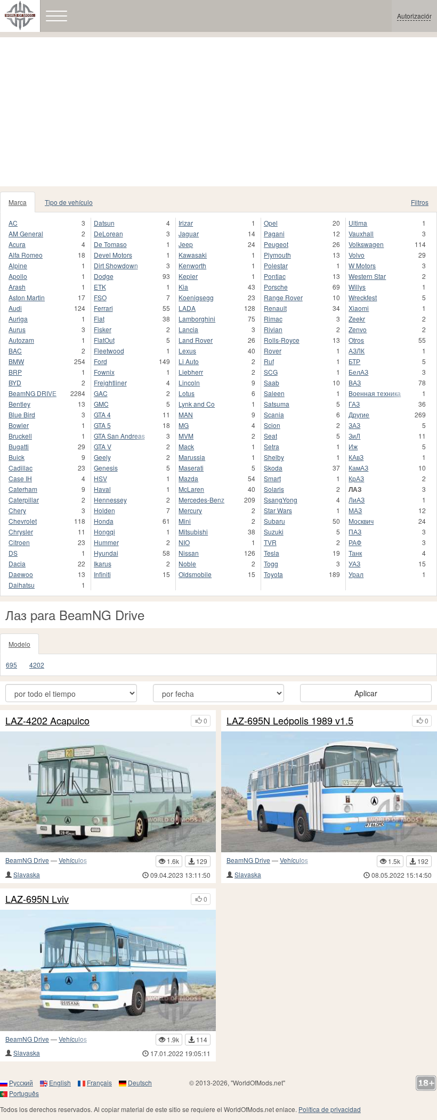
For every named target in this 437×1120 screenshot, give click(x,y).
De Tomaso (110, 244)
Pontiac (275, 276)
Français (99, 1082)
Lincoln (189, 382)
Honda (104, 520)
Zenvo (358, 329)
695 (11, 664)
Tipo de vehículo (69, 202)
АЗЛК (357, 350)
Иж (353, 446)
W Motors (362, 265)
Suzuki (274, 531)
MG (184, 425)
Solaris (274, 488)
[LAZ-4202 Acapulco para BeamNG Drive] (108, 792)
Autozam (21, 339)
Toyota (273, 574)
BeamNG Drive (27, 859)
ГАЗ (354, 403)
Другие (359, 414)
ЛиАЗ (357, 499)
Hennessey (110, 499)
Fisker (102, 329)
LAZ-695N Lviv (37, 899)
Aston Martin (27, 297)
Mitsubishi (193, 531)
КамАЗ (358, 467)
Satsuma (276, 403)
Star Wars (278, 510)
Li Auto (189, 361)
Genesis (106, 467)
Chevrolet (23, 520)
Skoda (273, 467)
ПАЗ (355, 531)
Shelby (274, 457)
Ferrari (103, 307)
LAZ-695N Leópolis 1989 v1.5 (289, 720)
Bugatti (19, 446)
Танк (355, 552)
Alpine (18, 265)
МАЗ (355, 510)
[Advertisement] (218, 111)
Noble (187, 563)
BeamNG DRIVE (32, 393)
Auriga (18, 318)
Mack (186, 446)
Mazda (188, 478)
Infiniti (102, 574)
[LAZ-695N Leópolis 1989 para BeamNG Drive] (108, 970)
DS (13, 552)
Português (24, 1093)
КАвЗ (356, 457)
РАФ (355, 542)
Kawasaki (193, 254)
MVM (186, 435)
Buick (17, 457)
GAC (101, 393)
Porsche (276, 286)
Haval (102, 488)
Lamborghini (197, 318)
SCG (271, 371)
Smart (272, 478)
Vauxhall (361, 233)
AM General (26, 233)
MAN (186, 414)
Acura (17, 244)
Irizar (186, 222)
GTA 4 (102, 414)
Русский (21, 1082)
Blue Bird (22, 414)
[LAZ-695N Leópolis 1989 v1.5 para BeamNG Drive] (329, 792)
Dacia (17, 563)
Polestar (276, 265)
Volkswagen (366, 244)
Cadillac (21, 467)
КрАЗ (356, 478)
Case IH (20, 478)
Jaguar (189, 233)
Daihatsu (22, 584)
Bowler (19, 425)
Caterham (23, 488)
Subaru (274, 520)
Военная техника (375, 393)
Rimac (273, 318)
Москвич (361, 520)
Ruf (269, 361)
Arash (17, 286)
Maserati (191, 467)
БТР (354, 361)
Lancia (188, 329)
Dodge (104, 276)
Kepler (188, 276)
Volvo (357, 254)
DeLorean (108, 233)
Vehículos (73, 859)
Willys (357, 286)
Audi (15, 307)
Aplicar (365, 693)
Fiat (99, 318)
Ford (100, 361)
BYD (15, 382)
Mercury (190, 510)
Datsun (104, 222)
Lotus (187, 393)
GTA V (102, 446)
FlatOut (104, 339)
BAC (15, 350)
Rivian (273, 329)
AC (13, 222)
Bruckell (20, 435)
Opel (271, 222)
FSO (100, 297)
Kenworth (192, 265)
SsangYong (280, 499)
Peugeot (276, 244)
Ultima (358, 222)
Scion (272, 425)
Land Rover (196, 339)
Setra (271, 446)
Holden (104, 510)
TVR (270, 542)
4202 (36, 664)
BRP (15, 371)
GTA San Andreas (119, 435)
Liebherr (191, 371)
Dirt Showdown (116, 265)
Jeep (186, 244)
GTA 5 (102, 425)
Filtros (419, 202)
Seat (270, 435)
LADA (187, 307)
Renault (275, 307)
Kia (183, 286)
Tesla (271, 552)
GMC (101, 403)
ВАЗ (355, 382)
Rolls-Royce (282, 339)
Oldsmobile (195, 574)
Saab (271, 382)
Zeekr (357, 318)
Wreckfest (363, 297)
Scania (274, 414)
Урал (356, 574)
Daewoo (21, 574)
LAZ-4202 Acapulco (47, 720)
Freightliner (110, 382)
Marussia (192, 457)
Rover (272, 350)
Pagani (274, 233)
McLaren (191, 488)
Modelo (19, 643)
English (60, 1082)
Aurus (17, 329)
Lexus (187, 350)
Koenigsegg (196, 297)
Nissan (189, 552)
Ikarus (102, 563)
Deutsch (140, 1082)
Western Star (367, 276)
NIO (184, 542)
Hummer (106, 542)
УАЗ (354, 563)
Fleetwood (109, 350)
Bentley (19, 403)
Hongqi (104, 531)
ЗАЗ (354, 425)
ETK (100, 286)
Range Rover (283, 297)
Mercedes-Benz (201, 499)
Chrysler (21, 531)
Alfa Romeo (26, 254)
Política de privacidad (329, 1109)
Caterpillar (24, 499)
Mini (185, 520)
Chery (17, 510)
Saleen (274, 393)
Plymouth (277, 254)
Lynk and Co (197, 403)
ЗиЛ (354, 435)
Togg (271, 563)
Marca (18, 202)
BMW (16, 361)
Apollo (18, 276)
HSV (100, 478)
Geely (102, 457)
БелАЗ (358, 371)
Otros (356, 339)
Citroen (19, 542)
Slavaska (26, 874)
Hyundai (106, 552)
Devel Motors (113, 254)
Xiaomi (359, 307)
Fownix (104, 371)
